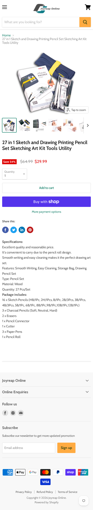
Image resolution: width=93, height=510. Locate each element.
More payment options (46, 211)
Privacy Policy (24, 492)
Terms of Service (67, 492)
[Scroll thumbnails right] (86, 125)
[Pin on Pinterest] (30, 230)
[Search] (85, 22)
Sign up (66, 448)
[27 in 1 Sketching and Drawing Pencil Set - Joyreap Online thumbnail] (24, 125)
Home (6, 35)
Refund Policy (45, 492)
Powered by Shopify (47, 502)
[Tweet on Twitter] (13, 230)
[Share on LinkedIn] (22, 230)
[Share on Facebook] (5, 230)
